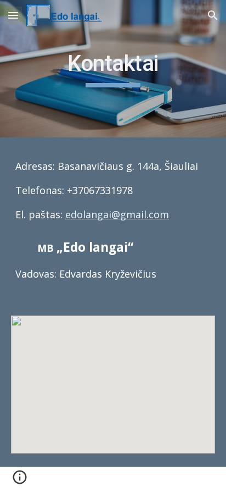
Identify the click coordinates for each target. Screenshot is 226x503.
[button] (13, 15)
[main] (113, 69)
